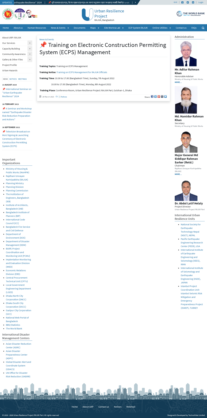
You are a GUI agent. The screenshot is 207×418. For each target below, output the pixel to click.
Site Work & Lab (115, 27)
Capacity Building (17, 48)
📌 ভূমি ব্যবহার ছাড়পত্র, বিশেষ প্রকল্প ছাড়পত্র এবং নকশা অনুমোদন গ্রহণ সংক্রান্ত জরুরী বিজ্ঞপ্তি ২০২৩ (78, 2)
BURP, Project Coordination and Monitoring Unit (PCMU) (18, 252)
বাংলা (175, 2)
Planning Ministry (15, 183)
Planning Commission (17, 190)
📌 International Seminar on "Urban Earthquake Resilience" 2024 (16, 92)
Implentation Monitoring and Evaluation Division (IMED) (18, 263)
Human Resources (37, 27)
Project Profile (9, 64)
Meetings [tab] (22, 79)
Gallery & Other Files (17, 59)
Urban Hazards (9, 70)
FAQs (194, 27)
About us (18, 27)
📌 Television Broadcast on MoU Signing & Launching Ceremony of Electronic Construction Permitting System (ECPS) (16, 139)
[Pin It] (159, 96)
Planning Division (15, 186)
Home (6, 27)
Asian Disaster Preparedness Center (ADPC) (16, 354)
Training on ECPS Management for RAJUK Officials (82, 72)
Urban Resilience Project (109, 13)
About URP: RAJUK (11, 37)
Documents (79, 27)
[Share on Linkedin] (155, 96)
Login (200, 2)
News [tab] (5, 79)
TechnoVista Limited (196, 415)
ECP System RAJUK (138, 27)
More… (178, 82)
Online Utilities (162, 27)
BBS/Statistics (13, 324)
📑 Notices (62, 96)
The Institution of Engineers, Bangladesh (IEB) (17, 198)
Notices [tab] (13, 79)
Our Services (17, 42)
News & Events (61, 27)
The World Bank (14, 328)
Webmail (130, 406)
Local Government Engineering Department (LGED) (18, 288)
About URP (88, 406)
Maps (96, 27)
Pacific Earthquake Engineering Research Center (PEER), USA (192, 242)
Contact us (181, 27)
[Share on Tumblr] (162, 96)
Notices (118, 406)
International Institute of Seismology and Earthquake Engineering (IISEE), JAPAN (192, 275)
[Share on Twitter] (165, 96)
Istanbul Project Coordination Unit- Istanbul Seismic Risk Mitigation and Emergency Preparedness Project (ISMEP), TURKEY (192, 297)
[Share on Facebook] (152, 96)
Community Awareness (17, 54)
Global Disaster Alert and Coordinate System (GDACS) (18, 365)
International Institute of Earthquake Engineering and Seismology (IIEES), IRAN (192, 257)
